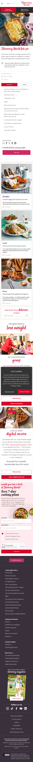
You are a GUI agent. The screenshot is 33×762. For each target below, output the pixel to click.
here (29, 758)
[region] (16, 381)
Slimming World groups (11, 366)
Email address (4, 525)
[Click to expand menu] (2, 3)
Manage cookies (9, 392)
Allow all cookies (24, 392)
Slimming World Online (18, 444)
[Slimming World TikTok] (12, 708)
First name (4, 518)
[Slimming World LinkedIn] (25, 708)
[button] (4, 143)
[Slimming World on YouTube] (21, 708)
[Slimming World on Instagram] (7, 708)
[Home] (26, 3)
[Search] (27, 315)
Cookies (16, 722)
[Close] (30, 368)
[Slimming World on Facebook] (16, 708)
